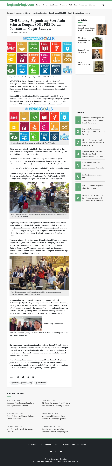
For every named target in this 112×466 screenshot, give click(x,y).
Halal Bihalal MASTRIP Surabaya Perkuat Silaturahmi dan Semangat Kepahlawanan (93, 165)
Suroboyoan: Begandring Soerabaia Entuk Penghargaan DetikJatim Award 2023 (55, 430)
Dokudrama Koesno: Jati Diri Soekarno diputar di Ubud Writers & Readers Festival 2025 (92, 198)
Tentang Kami (31, 444)
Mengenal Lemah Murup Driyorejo (84, 40)
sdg (30, 383)
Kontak (66, 444)
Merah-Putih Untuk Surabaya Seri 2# (20, 430)
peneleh (24, 383)
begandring (15, 383)
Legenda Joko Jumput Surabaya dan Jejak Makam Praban (20, 404)
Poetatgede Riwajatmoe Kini (92, 176)
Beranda (10, 13)
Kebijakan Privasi (79, 444)
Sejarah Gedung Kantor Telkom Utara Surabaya (20, 417)
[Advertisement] (90, 93)
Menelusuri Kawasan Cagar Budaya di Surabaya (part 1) (54, 417)
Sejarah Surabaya (40, 383)
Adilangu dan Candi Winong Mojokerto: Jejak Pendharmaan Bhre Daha (93, 154)
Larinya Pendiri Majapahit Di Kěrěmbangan (93, 186)
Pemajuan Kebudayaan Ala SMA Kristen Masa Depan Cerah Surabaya (93, 120)
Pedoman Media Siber (50, 444)
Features (17, 13)
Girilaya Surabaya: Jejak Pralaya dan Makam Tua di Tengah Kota (56, 404)
